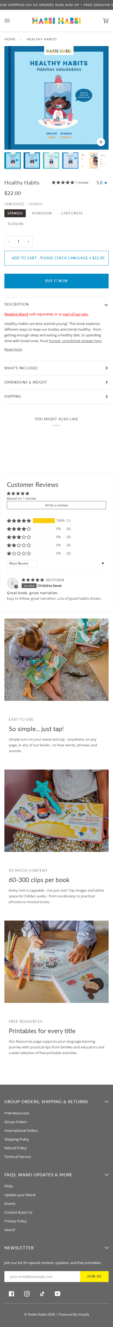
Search (9, 1229)
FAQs (8, 1186)
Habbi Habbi (37, 1314)
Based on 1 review (21, 498)
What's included (21, 368)
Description (16, 304)
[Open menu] (12, 20)
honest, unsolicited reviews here (75, 340)
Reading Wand (16, 314)
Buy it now (56, 281)
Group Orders (15, 1121)
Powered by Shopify (74, 1314)
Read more (13, 349)
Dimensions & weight (25, 382)
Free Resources (16, 1113)
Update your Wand (19, 1194)
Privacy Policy (15, 1221)
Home (10, 39)
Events (9, 1203)
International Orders (21, 1130)
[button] (63, 182)
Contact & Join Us (18, 1212)
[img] (33, 579)
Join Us (94, 1276)
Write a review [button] (56, 505)
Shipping (12, 396)
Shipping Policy (16, 1139)
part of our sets (75, 314)
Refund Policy (15, 1147)
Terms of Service (17, 1156)
